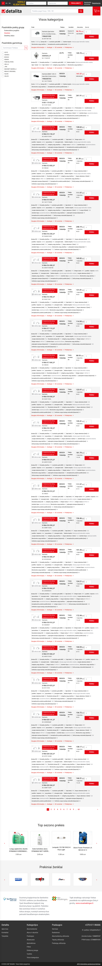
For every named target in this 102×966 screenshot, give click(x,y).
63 (79, 809)
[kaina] (87, 27)
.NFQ (78, 964)
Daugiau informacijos (37, 47)
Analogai (49, 47)
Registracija (96, 3)
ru (10, 3)
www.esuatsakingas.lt (84, 903)
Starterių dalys (9, 36)
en (6, 3)
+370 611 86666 (92, 925)
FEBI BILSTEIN (8, 62)
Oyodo (6, 74)
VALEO (6, 76)
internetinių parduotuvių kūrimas (90, 964)
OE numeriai (58, 47)
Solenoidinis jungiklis (11, 30)
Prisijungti (76, 3)
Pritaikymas (68, 47)
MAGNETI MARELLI (10, 69)
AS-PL (6, 52)
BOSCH (6, 57)
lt (3, 3)
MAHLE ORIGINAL (10, 71)
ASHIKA (6, 55)
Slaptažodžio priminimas (87, 3)
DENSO (6, 59)
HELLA (6, 64)
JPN (5, 66)
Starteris (7, 33)
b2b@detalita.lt (95, 930)
